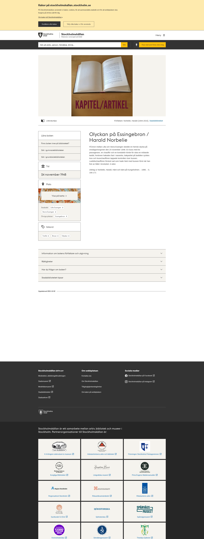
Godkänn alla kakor (49, 24)
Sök (124, 45)
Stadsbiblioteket (156, 121)
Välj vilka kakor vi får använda (79, 24)
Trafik (44, 236)
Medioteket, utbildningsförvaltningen (51, 376)
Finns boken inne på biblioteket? (55, 143)
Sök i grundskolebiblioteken (53, 157)
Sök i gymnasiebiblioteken (52, 150)
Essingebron (60, 216)
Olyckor (65, 236)
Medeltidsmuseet (44, 387)
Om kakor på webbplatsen (91, 392)
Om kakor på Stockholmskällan (50, 17)
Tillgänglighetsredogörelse (92, 387)
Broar (54, 236)
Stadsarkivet (43, 397)
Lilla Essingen (56, 207)
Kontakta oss (86, 376)
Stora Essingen (48, 212)
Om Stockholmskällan (90, 381)
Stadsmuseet (43, 381)
